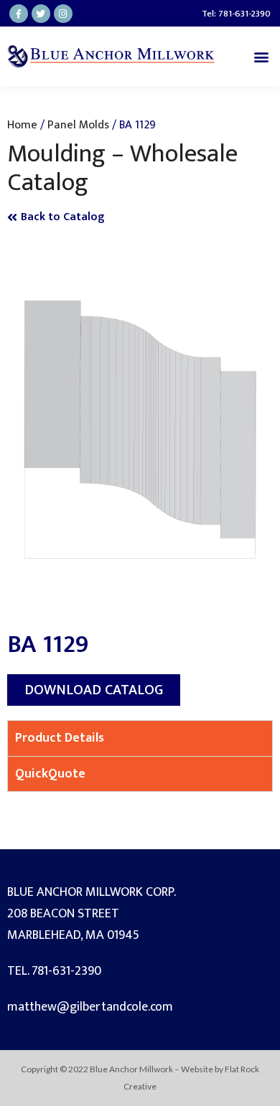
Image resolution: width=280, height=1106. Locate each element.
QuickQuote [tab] (50, 774)
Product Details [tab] (59, 738)
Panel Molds (78, 125)
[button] (261, 56)
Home (22, 125)
